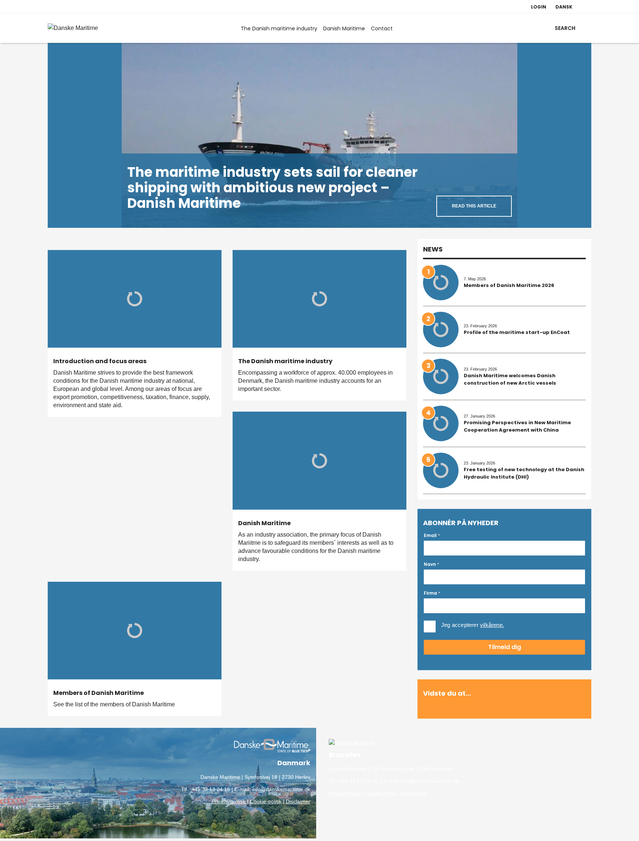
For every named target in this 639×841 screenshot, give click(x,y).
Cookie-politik (265, 801)
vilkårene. (492, 625)
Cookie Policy (382, 793)
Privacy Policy (345, 793)
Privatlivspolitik (229, 801)
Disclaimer (298, 801)
